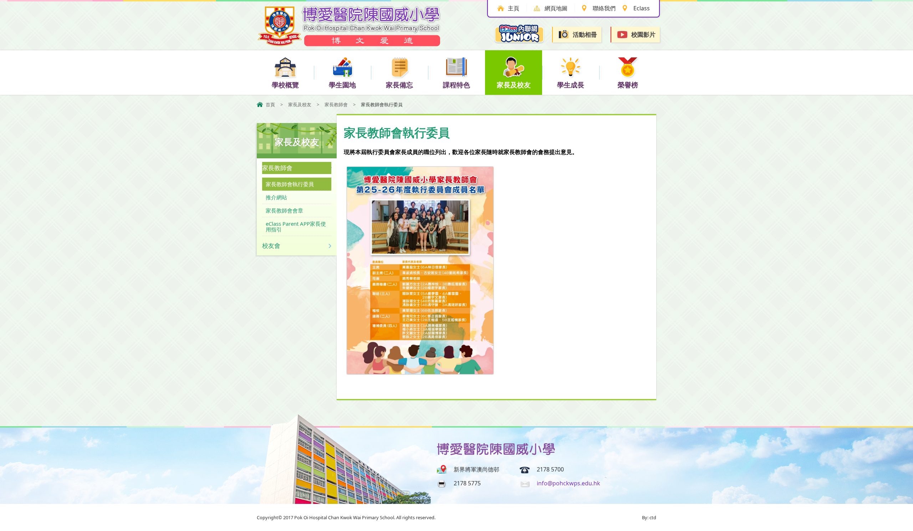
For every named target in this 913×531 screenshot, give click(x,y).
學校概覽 (285, 85)
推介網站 (276, 197)
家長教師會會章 (284, 210)
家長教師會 (336, 104)
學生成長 (570, 85)
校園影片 (643, 34)
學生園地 (342, 85)
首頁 (270, 104)
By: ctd (649, 517)
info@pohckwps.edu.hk (568, 483)
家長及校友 (514, 85)
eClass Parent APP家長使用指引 (296, 226)
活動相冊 (585, 34)
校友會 (271, 245)
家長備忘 (399, 85)
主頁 (513, 8)
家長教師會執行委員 (290, 184)
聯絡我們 (604, 8)
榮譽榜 (628, 85)
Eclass (641, 8)
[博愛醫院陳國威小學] (349, 44)
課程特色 (456, 85)
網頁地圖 (556, 8)
